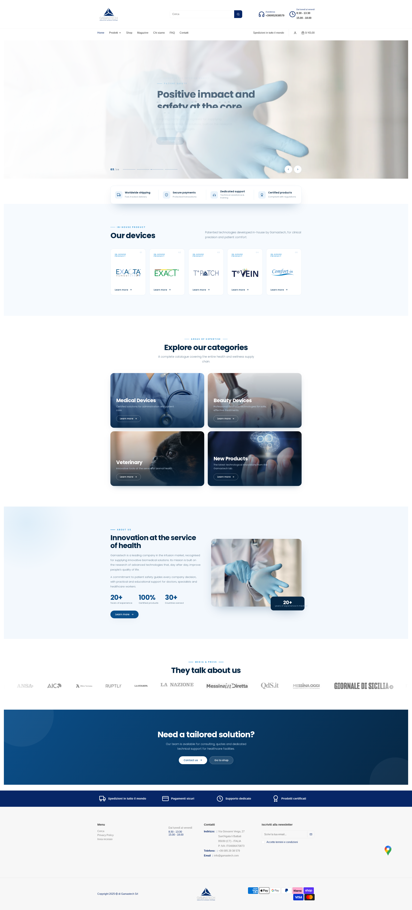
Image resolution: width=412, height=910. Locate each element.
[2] (143, 169)
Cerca (100, 831)
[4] (171, 169)
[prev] (288, 169)
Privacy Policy (105, 835)
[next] (298, 169)
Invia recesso (104, 839)
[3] (157, 169)
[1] (129, 169)
